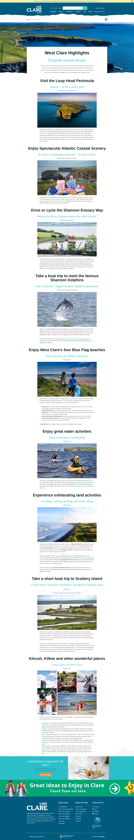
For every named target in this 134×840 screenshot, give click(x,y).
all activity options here (77, 486)
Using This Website (80, 811)
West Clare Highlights (64, 818)
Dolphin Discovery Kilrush (70, 339)
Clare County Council (35, 836)
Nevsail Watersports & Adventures (83, 482)
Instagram (96, 811)
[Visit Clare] (37, 806)
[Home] (51, 8)
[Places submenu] (63, 11)
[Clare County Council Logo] (67, 836)
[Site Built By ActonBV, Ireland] (102, 837)
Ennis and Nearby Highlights (66, 809)
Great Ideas (62, 821)
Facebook (96, 806)
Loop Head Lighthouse (53, 137)
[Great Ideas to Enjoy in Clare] (67, 788)
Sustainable (62, 823)
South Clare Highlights (64, 814)
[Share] (106, 19)
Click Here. (97, 1)
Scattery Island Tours (50, 649)
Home (28, 19)
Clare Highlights (63, 806)
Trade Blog (78, 818)
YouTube (96, 814)
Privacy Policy (79, 806)
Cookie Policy (79, 814)
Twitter (95, 809)
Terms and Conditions (81, 809)
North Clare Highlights (64, 811)
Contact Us (78, 821)
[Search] (85, 8)
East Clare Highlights (64, 816)
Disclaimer (78, 816)
